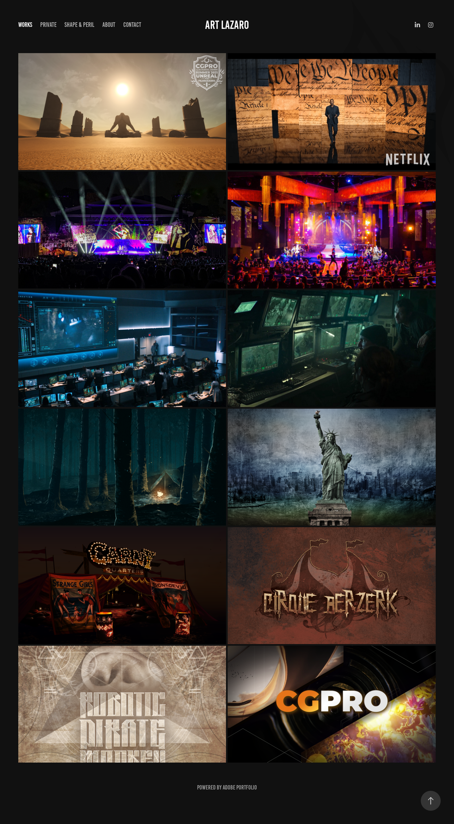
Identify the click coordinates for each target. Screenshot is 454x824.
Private (48, 24)
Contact (132, 24)
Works (25, 24)
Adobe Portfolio (240, 787)
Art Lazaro (227, 25)
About (108, 24)
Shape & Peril (79, 24)
